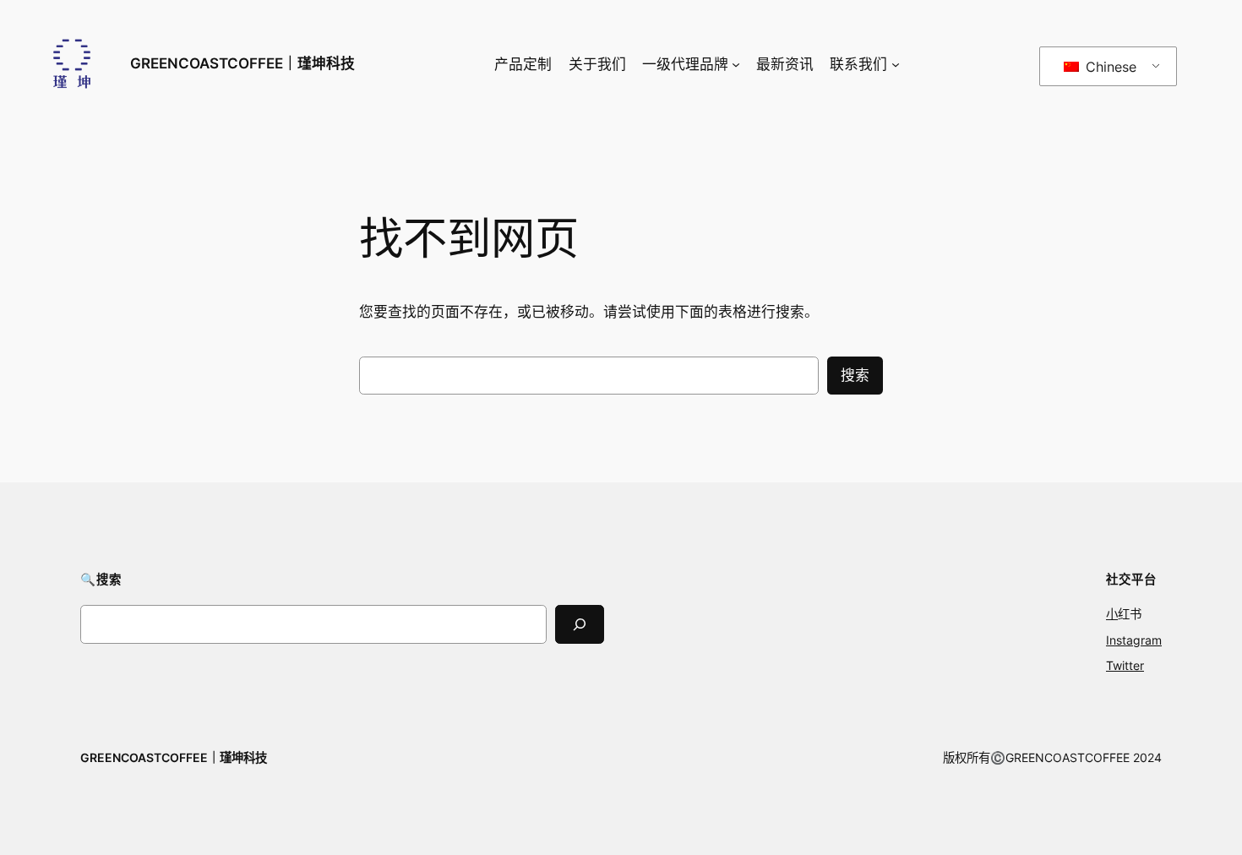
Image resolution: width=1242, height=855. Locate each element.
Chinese (1108, 66)
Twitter (1125, 665)
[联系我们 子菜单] (895, 64)
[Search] (579, 624)
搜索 (855, 375)
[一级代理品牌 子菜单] (736, 64)
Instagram (1134, 640)
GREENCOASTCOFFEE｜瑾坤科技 (242, 63)
